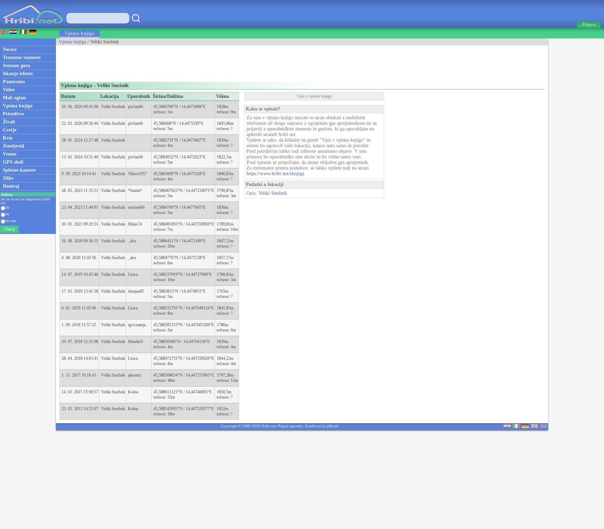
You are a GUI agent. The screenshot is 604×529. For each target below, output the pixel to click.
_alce (132, 240)
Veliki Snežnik (113, 106)
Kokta (133, 391)
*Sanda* (135, 190)
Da (7, 207)
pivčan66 (135, 106)
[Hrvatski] (507, 426)
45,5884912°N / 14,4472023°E (179, 157)
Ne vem (10, 221)
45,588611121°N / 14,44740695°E (182, 391)
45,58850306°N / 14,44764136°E (181, 341)
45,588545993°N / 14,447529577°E (183, 408)
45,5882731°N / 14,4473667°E (179, 140)
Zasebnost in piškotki (322, 426)
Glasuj (9, 229)
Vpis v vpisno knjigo (314, 96)
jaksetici (134, 375)
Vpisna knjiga (79, 33)
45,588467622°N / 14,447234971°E (183, 190)
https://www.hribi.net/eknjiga (275, 173)
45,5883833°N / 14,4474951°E (179, 291)
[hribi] (33, 26)
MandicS (135, 341)
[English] (534, 426)
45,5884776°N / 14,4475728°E (179, 257)
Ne (7, 214)
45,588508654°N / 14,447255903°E (183, 375)
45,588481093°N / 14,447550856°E (183, 224)
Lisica (133, 274)
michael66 (136, 207)
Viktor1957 (137, 173)
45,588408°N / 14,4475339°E (178, 123)
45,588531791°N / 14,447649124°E (183, 308)
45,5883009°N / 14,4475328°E (179, 173)
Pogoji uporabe (290, 426)
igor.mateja (137, 324)
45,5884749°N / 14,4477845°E (179, 207)
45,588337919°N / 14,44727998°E (182, 274)
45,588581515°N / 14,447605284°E (183, 324)
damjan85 (136, 291)
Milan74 (135, 224)
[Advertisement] (183, 61)
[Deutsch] (525, 426)
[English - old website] (543, 426)
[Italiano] (516, 426)
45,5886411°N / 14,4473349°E (179, 240)
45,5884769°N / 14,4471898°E (179, 106)
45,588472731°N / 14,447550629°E (183, 358)
